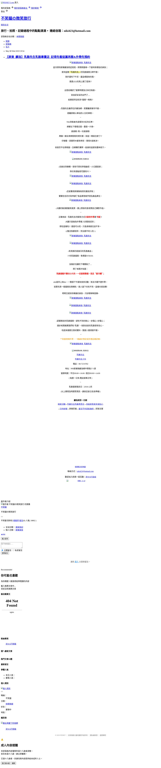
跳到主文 (4, 25)
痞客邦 (16, 521)
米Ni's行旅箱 (11, 644)
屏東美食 (19, 530)
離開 (13, 763)
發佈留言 (5, 553)
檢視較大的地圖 (80, 467)
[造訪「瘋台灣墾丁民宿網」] (9, 723)
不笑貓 (4, 507)
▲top (3, 534)
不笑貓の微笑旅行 (16, 18)
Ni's (91, 477)
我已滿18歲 (6, 763)
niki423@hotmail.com (85, 471)
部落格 (8, 44)
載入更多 (5, 539)
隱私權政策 (94, 735)
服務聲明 (103, 735)
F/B (80, 359)
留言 (21, 521)
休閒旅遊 (20, 37)
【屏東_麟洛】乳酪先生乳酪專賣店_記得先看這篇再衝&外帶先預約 (48, 56)
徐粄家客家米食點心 (94, 404)
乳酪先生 (80, 355)
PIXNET (63, 735)
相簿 (7, 41)
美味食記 (19, 527)
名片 (7, 47)
